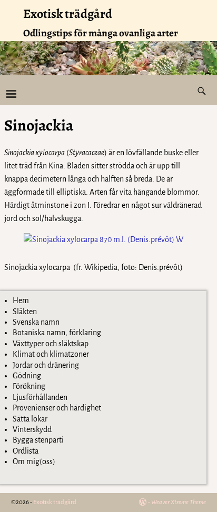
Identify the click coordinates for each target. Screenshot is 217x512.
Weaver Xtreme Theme (178, 502)
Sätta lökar (30, 419)
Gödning (27, 376)
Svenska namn (36, 322)
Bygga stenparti (38, 440)
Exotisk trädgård (67, 13)
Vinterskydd (32, 429)
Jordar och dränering (46, 365)
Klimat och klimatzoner (51, 354)
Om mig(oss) (34, 461)
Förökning (29, 386)
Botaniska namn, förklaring (57, 332)
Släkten (25, 311)
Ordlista (25, 451)
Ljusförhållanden (40, 397)
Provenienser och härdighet (57, 408)
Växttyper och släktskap (50, 343)
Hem (21, 300)
